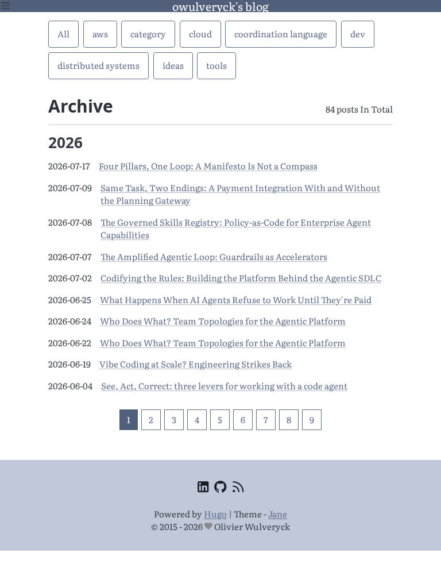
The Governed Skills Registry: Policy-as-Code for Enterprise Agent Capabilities (235, 228)
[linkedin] (203, 488)
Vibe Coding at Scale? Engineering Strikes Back (195, 363)
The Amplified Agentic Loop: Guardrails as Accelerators (213, 256)
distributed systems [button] (98, 65)
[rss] (238, 488)
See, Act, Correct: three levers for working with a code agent (224, 385)
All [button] (63, 33)
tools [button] (216, 65)
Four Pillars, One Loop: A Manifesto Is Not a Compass (208, 165)
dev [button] (357, 33)
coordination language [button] (280, 33)
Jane (277, 513)
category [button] (148, 33)
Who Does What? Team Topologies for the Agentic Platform (223, 320)
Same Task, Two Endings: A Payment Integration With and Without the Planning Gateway (240, 194)
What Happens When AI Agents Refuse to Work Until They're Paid (236, 299)
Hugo (215, 513)
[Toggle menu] (5, 6)
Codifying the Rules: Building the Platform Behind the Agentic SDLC (240, 277)
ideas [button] (173, 65)
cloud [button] (200, 33)
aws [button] (100, 33)
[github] (221, 488)
